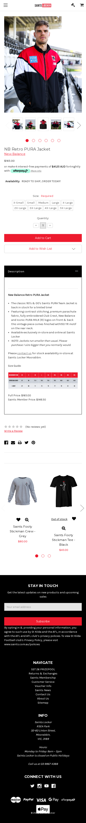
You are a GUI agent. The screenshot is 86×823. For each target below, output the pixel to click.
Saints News (43, 690)
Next (79, 125)
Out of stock (59, 519)
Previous (7, 125)
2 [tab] (33, 140)
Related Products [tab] (16, 458)
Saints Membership (43, 677)
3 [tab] (39, 140)
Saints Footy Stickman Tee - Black (63, 539)
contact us (24, 353)
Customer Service (43, 682)
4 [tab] (46, 140)
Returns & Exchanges (43, 673)
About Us (43, 698)
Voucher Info (43, 686)
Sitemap (43, 702)
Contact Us (43, 694)
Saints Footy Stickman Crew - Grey (23, 531)
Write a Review (13, 431)
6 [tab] (58, 140)
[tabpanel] (17, 125)
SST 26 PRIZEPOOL (43, 669)
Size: (43, 195)
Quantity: (43, 218)
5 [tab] (52, 140)
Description (16, 271)
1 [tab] (27, 140)
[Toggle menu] (5, 5)
